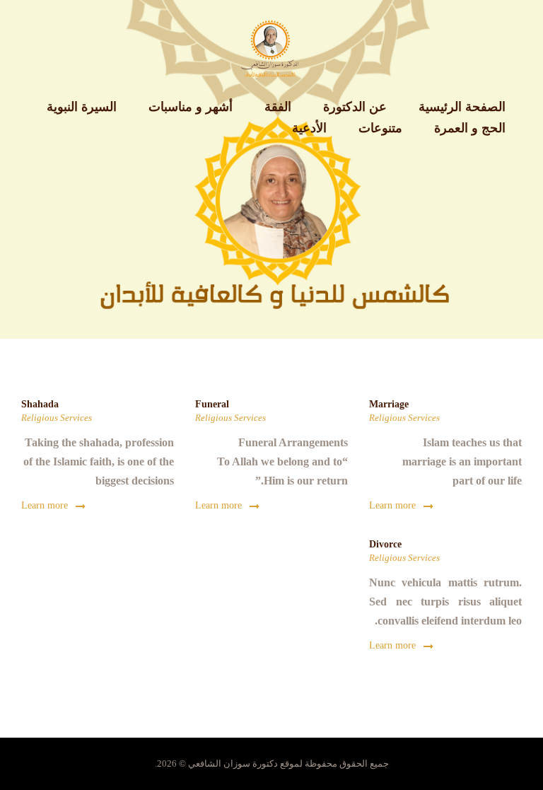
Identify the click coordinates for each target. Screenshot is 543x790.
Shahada (40, 404)
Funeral (212, 404)
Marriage (389, 404)
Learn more (392, 505)
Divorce (385, 544)
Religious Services (404, 417)
